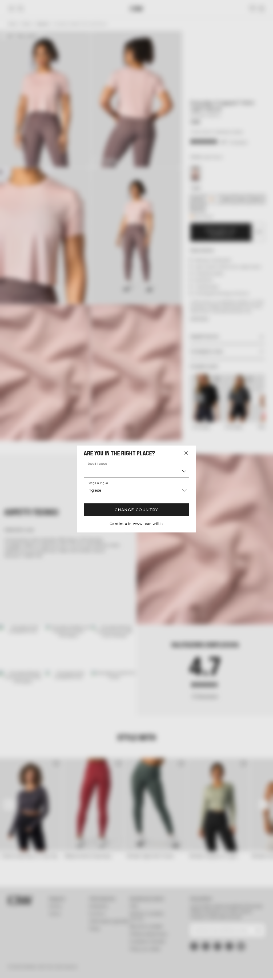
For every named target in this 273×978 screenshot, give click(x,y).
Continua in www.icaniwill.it (136, 524)
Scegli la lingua (97, 483)
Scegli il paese (97, 464)
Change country (136, 509)
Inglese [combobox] (94, 490)
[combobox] (136, 471)
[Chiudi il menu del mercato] (186, 453)
